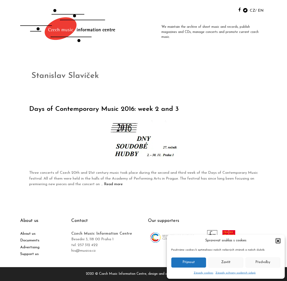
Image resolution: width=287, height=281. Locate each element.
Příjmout (189, 262)
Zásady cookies (203, 273)
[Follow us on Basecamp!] (245, 10)
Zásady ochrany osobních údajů (235, 273)
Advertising (29, 247)
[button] (278, 240)
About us (27, 234)
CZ (252, 11)
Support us (29, 254)
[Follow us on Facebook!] (239, 9)
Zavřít (225, 262)
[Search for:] (229, 9)
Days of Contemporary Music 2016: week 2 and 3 (104, 109)
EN (260, 11)
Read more (113, 184)
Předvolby (262, 262)
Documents (29, 240)
